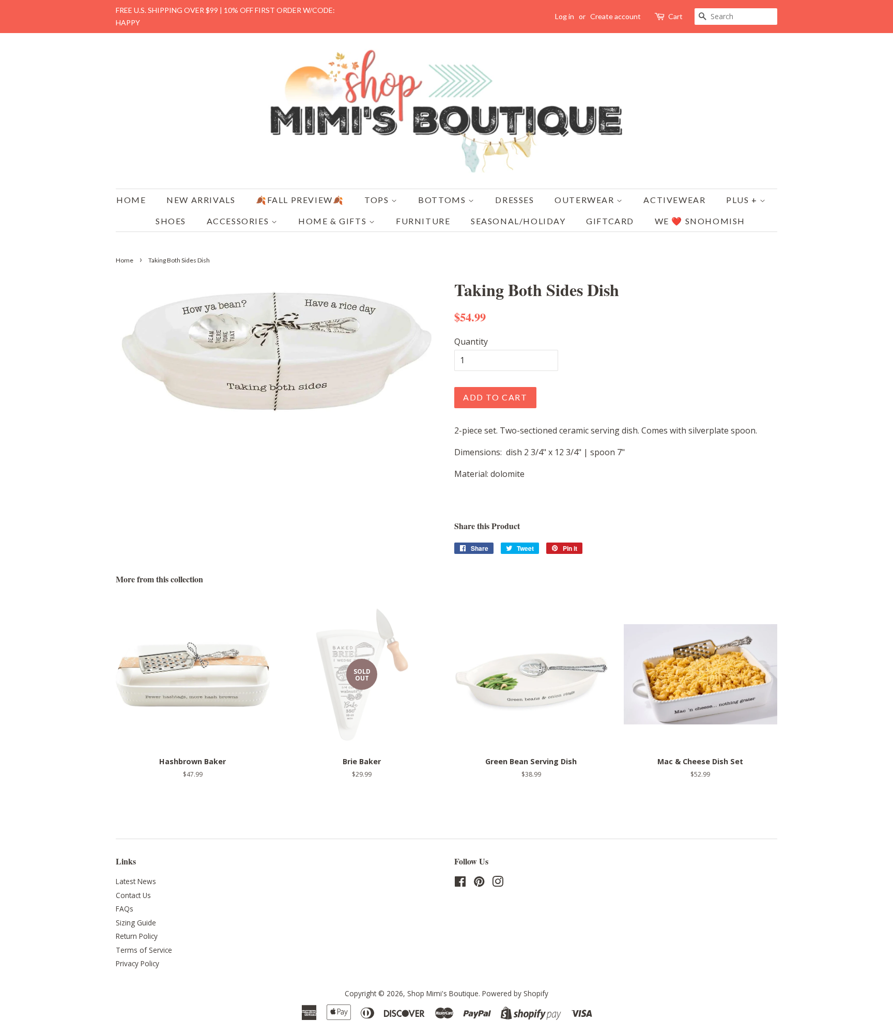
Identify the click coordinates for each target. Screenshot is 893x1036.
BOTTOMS (443, 200)
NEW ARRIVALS (200, 200)
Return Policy (137, 936)
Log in (564, 16)
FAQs (124, 909)
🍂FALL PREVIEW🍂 (300, 200)
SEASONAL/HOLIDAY (518, 221)
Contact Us (133, 895)
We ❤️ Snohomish (700, 221)
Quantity (471, 341)
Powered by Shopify (515, 993)
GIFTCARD (610, 221)
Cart (675, 16)
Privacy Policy (137, 963)
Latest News (136, 881)
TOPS (377, 200)
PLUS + (743, 200)
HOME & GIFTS (333, 221)
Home (131, 200)
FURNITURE (423, 221)
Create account (615, 16)
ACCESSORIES (239, 221)
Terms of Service (144, 950)
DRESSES (514, 200)
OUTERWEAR (586, 200)
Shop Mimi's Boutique (443, 993)
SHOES (171, 221)
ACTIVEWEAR (674, 200)
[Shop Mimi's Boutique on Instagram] (497, 883)
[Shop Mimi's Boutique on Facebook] (460, 883)
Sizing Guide (136, 922)
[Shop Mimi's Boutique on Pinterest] (479, 883)
